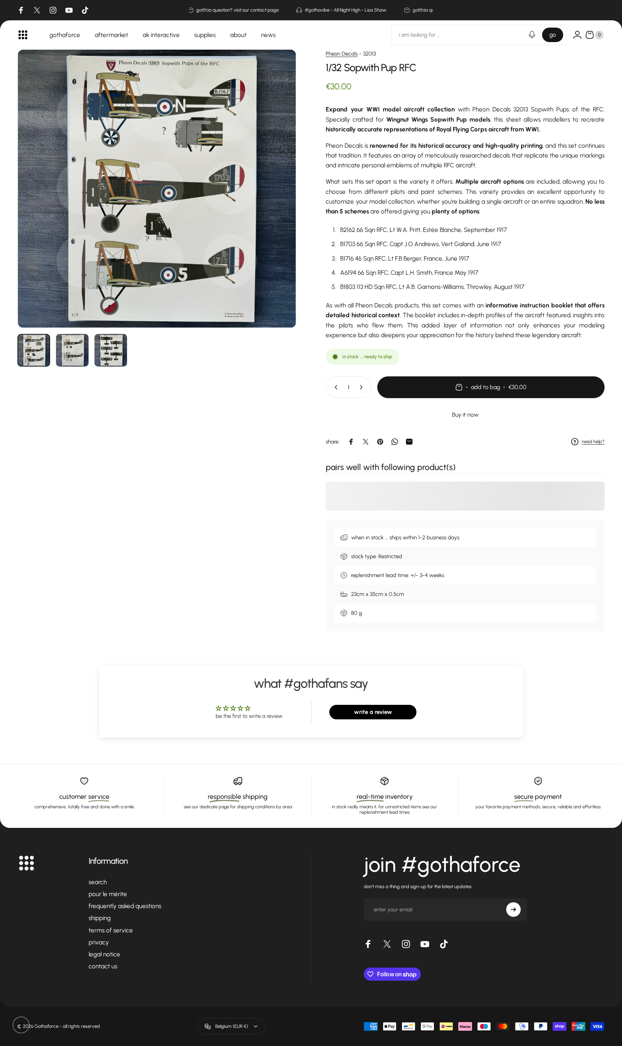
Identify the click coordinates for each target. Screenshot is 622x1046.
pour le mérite (108, 894)
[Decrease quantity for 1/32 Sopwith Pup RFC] (334, 387)
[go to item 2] (72, 350)
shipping (100, 918)
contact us (103, 966)
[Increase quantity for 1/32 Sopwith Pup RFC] (362, 387)
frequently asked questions (125, 906)
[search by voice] (532, 34)
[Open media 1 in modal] (156, 188)
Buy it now (465, 414)
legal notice (104, 954)
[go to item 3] (110, 350)
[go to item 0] (33, 350)
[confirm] (513, 909)
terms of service (111, 930)
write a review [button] (373, 711)
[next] (277, 204)
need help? (593, 441)
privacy (99, 942)
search (98, 882)
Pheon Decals (342, 53)
